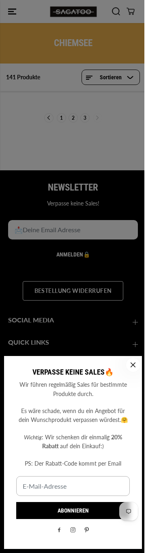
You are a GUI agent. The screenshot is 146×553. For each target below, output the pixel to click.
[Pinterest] (87, 530)
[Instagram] (73, 530)
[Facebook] (59, 530)
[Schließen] (133, 365)
